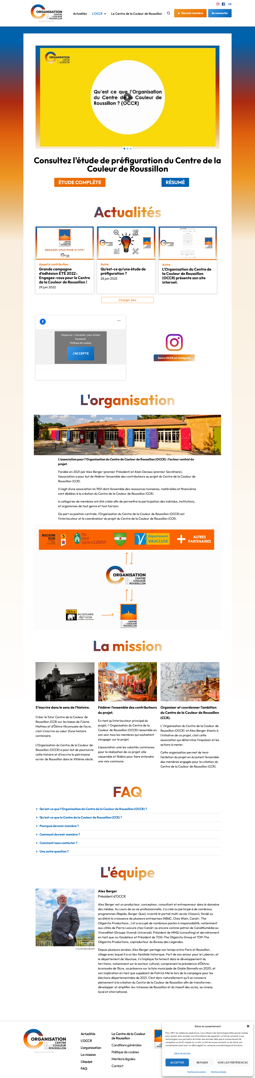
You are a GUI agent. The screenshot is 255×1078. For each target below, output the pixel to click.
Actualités (80, 14)
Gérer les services (182, 1053)
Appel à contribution (53, 264)
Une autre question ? (54, 851)
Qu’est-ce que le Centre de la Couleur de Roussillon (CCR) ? (81, 817)
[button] (248, 1026)
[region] (127, 97)
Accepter (177, 1062)
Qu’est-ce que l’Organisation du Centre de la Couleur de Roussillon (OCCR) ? (93, 809)
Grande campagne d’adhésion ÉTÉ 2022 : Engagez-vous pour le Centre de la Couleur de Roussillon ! (64, 275)
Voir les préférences (233, 1062)
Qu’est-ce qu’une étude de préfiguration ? (123, 271)
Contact (117, 1066)
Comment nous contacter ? (58, 843)
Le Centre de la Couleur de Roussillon (136, 14)
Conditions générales (127, 1045)
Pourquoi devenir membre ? (59, 826)
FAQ (84, 1068)
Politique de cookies (196, 1071)
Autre (105, 264)
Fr (230, 4)
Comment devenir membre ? (60, 834)
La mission (88, 1054)
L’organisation (91, 1047)
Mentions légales (218, 1071)
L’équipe (86, 1061)
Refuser (202, 1062)
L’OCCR (97, 14)
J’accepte (81, 353)
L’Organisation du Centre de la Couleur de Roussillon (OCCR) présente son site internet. (186, 276)
